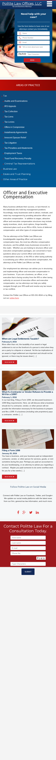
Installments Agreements (15, 132)
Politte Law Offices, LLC (22, 3)
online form (14, 298)
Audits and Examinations (15, 101)
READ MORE (9, 362)
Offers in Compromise (14, 127)
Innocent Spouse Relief (15, 137)
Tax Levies (9, 122)
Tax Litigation (10, 143)
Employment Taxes (13, 153)
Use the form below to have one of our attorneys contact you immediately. (33, 27)
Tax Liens (8, 117)
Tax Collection (11, 111)
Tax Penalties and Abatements (18, 148)
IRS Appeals (10, 106)
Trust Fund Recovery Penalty (17, 158)
